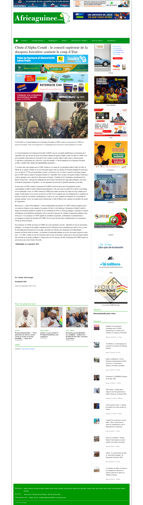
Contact (36, 497)
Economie (30, 488)
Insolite (109, 488)
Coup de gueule (68, 488)
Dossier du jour (76, 488)
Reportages (83, 488)
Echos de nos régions (39, 488)
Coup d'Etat (24, 349)
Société (25, 488)
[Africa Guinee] (41, 18)
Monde (55, 488)
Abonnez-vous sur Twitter (54, 494)
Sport (64, 41)
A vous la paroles (116, 488)
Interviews (60, 488)
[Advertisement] (71, 31)
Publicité (31, 497)
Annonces (111, 41)
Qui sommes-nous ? (61, 497)
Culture (93, 488)
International (38, 41)
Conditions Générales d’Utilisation (47, 497)
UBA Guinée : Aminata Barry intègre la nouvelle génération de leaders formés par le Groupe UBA (116, 391)
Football (89, 488)
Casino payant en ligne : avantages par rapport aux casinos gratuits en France (116, 407)
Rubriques (53, 41)
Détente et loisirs (78, 41)
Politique (32, 349)
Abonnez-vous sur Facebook (39, 494)
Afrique (51, 488)
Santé (97, 488)
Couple (101, 488)
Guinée (24, 41)
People (105, 488)
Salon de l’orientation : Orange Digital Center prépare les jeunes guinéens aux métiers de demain (115, 440)
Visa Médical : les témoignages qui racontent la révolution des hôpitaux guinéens (116, 346)
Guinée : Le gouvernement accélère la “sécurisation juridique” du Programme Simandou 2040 (116, 455)
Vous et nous (96, 41)
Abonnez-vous (27, 494)
